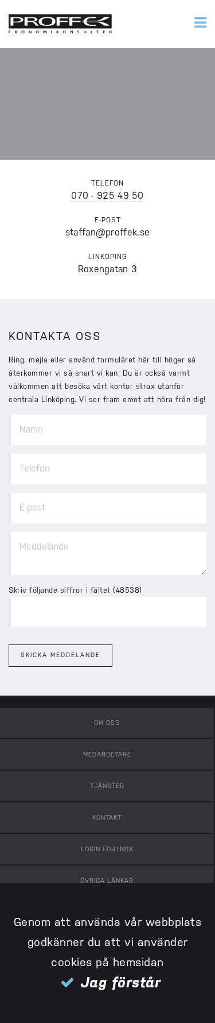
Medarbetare (107, 754)
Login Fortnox (107, 849)
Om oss (107, 723)
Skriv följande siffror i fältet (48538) (75, 590)
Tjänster (107, 786)
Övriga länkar (107, 881)
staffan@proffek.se (107, 232)
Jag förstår (121, 982)
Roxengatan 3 (108, 269)
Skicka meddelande (60, 655)
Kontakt (107, 817)
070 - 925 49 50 (107, 195)
